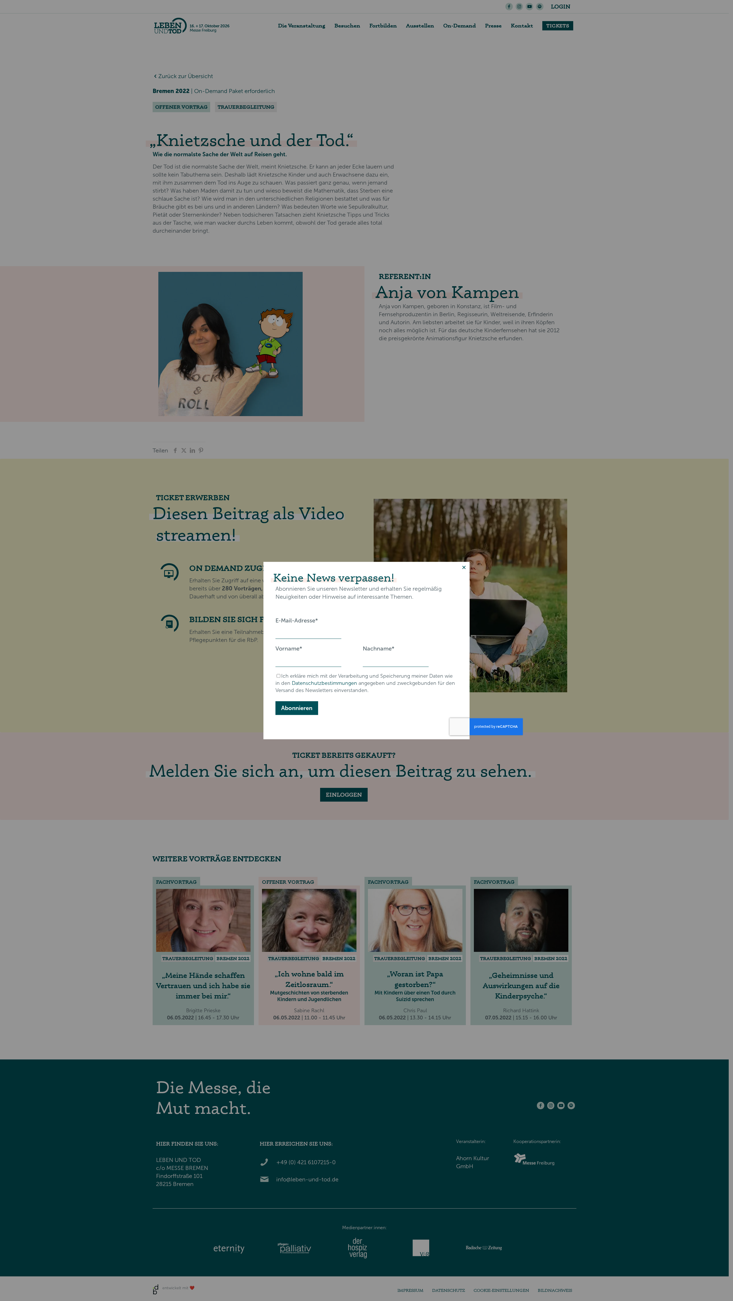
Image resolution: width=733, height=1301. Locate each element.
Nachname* (378, 648)
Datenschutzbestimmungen (324, 683)
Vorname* (288, 648)
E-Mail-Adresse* (296, 620)
